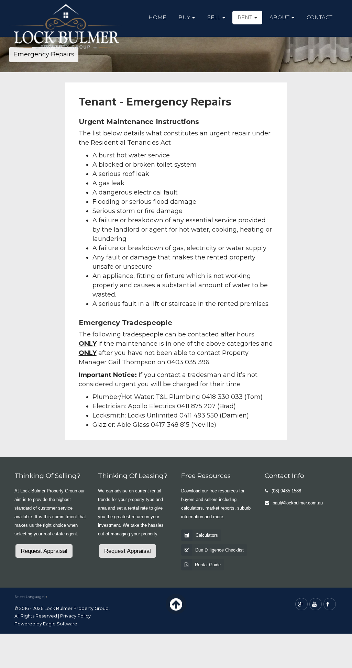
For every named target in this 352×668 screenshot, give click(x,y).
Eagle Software (60, 623)
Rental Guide (208, 564)
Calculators (207, 535)
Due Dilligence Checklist (219, 550)
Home (157, 17)
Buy (184, 17)
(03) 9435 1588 (286, 490)
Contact (319, 17)
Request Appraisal (44, 551)
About (280, 17)
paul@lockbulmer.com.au (298, 502)
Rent (246, 17)
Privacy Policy (75, 616)
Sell (214, 17)
